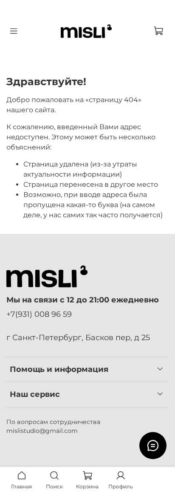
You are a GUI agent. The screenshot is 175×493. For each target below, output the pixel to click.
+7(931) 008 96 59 (39, 314)
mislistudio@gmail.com (42, 431)
